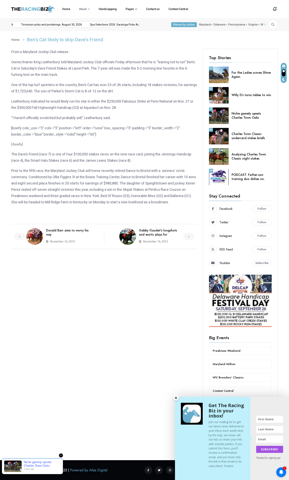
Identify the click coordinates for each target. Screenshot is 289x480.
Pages (130, 9)
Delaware (219, 24)
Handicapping (108, 9)
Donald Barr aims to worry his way (67, 232)
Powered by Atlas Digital (88, 470)
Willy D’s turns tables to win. (252, 95)
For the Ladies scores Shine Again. (251, 74)
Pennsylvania (236, 24)
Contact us (153, 9)
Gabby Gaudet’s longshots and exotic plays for (158, 232)
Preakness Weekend (226, 351)
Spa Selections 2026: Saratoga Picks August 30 (115, 24)
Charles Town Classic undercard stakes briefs (248, 136)
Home (66, 9)
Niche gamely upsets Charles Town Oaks (246, 115)
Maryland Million (224, 364)
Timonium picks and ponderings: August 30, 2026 (47, 24)
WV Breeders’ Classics (228, 377)
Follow (262, 209)
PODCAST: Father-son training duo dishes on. (248, 177)
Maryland (205, 24)
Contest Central (178, 9)
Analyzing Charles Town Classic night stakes (249, 156)
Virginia (253, 24)
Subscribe (262, 263)
